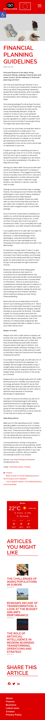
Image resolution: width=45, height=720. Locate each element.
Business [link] (11, 705)
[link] (3, 15)
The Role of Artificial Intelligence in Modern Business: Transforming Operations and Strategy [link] (20, 642)
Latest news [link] (12, 708)
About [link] (9, 698)
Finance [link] (9, 473)
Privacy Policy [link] (14, 715)
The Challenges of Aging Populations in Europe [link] (22, 581)
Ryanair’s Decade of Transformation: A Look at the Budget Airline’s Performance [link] (22, 609)
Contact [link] (10, 711)
